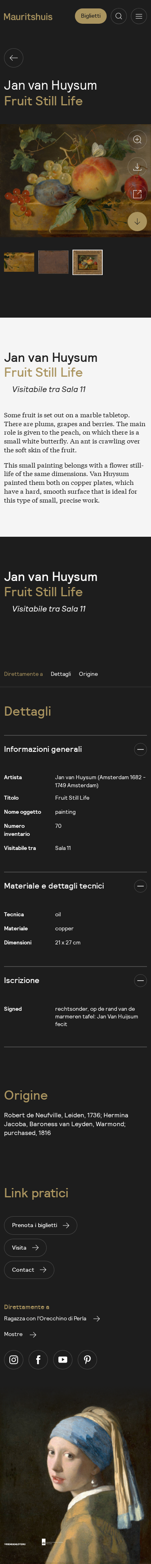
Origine (88, 673)
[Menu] (139, 16)
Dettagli (61, 673)
